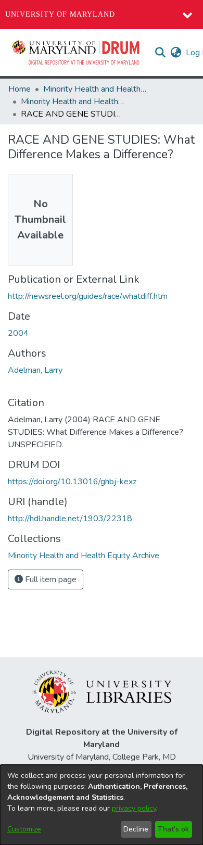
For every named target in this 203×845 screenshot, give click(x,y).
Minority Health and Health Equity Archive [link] (95, 89)
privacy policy (134, 808)
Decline (135, 829)
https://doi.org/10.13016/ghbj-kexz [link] (72, 481)
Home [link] (19, 89)
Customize (24, 829)
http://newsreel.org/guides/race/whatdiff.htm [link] (88, 296)
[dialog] (101, 805)
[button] (76, 52)
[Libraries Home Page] (101, 691)
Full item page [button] (50, 579)
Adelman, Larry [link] (35, 370)
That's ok (173, 829)
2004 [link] (18, 333)
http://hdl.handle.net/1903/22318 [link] (70, 518)
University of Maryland (60, 14)
